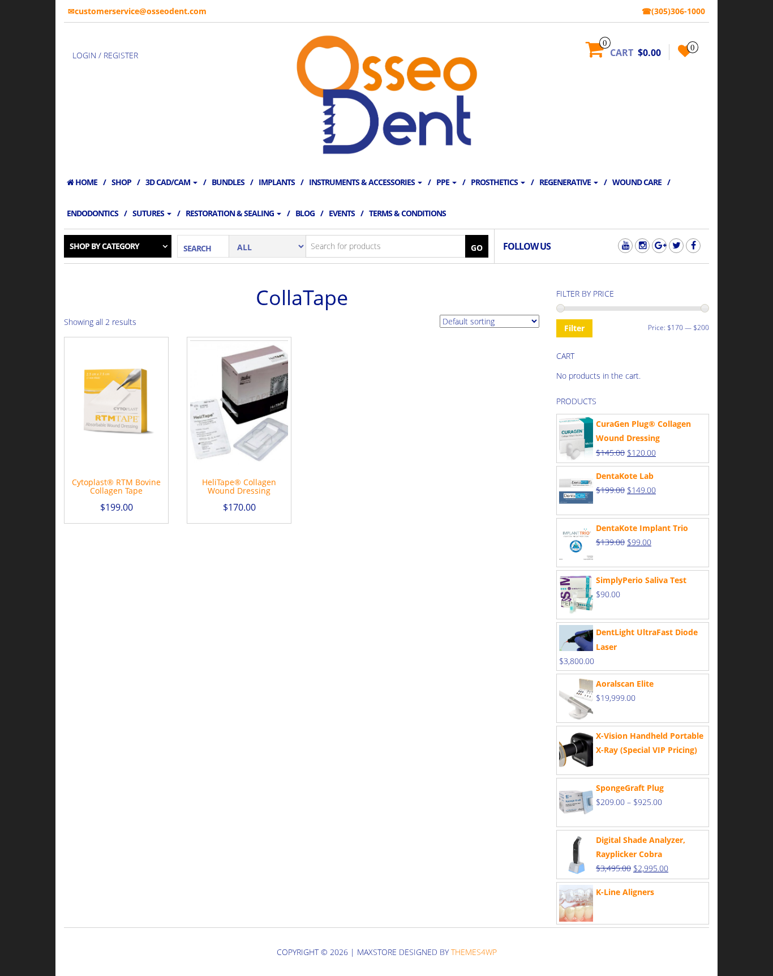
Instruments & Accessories (362, 182)
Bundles (228, 182)
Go (477, 247)
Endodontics (92, 213)
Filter (574, 328)
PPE (443, 182)
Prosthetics (495, 182)
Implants (277, 182)
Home (85, 182)
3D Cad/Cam (168, 182)
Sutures (149, 213)
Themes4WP (474, 952)
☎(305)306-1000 (673, 11)
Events (342, 213)
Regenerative (565, 182)
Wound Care (637, 182)
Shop (121, 182)
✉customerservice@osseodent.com (137, 11)
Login (84, 55)
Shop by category (104, 246)
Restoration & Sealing (231, 213)
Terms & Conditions (407, 213)
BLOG (305, 213)
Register (121, 55)
